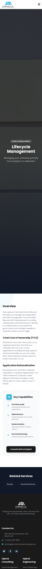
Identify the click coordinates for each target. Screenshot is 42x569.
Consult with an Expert (21, 449)
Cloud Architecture (27, 484)
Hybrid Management (10, 567)
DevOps (10, 484)
